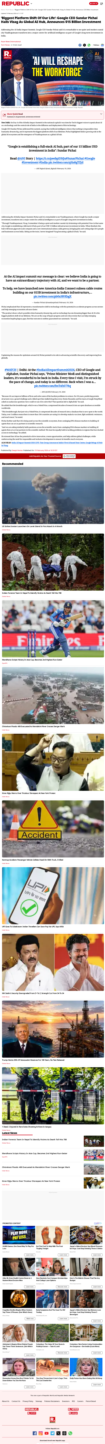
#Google (89, 158)
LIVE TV (94, 3)
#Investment (30, 162)
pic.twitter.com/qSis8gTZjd (65, 162)
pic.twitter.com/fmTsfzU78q (52, 386)
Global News (6, 530)
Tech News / (10, 10)
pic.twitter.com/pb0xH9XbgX (52, 296)
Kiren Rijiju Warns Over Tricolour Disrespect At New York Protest (28, 793)
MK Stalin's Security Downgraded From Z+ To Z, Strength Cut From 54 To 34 (33, 993)
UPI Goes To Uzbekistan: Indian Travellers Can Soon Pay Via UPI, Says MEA (33, 926)
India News (5, 730)
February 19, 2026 (64, 168)
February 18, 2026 (66, 302)
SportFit (4, 663)
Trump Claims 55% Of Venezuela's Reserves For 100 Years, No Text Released (33, 1060)
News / (3, 10)
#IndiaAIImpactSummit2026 (55, 370)
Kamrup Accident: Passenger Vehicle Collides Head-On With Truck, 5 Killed (32, 860)
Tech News (5, 45)
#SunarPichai (75, 158)
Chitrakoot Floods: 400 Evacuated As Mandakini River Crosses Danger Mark (33, 726)
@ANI (21, 158)
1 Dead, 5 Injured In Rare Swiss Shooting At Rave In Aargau (26, 1127)
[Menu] (100, 3)
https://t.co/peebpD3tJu (51, 158)
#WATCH (10, 370)
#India (43, 162)
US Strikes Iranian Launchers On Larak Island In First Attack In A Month (32, 526)
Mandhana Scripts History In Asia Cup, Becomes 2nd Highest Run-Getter (32, 660)
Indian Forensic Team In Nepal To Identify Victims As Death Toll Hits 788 (31, 593)
